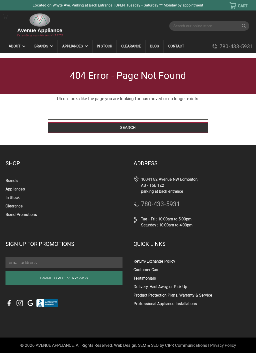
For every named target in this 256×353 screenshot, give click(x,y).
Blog (154, 46)
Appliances (73, 46)
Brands (41, 46)
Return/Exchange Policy (154, 261)
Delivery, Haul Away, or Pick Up (160, 286)
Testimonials (145, 278)
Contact (176, 46)
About (15, 46)
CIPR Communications (186, 345)
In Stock (104, 46)
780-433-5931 (236, 46)
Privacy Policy (223, 345)
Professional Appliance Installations (165, 303)
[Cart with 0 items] (235, 5)
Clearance (131, 46)
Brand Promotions (21, 214)
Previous (12, 342)
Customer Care (147, 269)
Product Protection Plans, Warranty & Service (173, 295)
